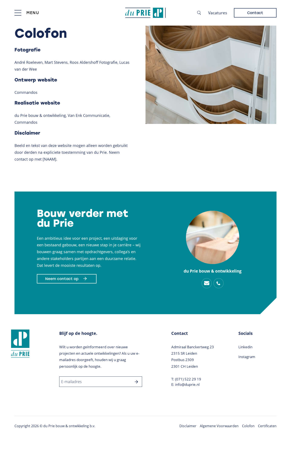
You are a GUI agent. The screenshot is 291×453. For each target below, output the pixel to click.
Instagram (246, 356)
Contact (255, 13)
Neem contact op (62, 279)
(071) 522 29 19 (188, 379)
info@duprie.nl (187, 384)
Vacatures (217, 13)
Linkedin (245, 346)
